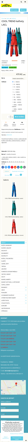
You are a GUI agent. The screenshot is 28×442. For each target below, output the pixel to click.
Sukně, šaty (5, 263)
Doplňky (4, 305)
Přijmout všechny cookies (16, 438)
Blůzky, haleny (6, 248)
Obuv (3, 290)
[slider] (14, 60)
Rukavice (4, 287)
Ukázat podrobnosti (6, 437)
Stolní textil (5, 303)
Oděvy (3, 242)
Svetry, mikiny (5, 274)
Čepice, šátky (5, 284)
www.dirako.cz (16, 367)
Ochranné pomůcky (7, 295)
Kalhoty (4, 250)
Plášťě (3, 261)
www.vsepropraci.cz (6, 367)
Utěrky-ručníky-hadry (8, 298)
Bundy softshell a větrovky (10, 282)
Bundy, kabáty (6, 279)
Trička (3, 266)
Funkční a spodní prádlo (9, 271)
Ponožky (4, 292)
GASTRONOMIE (5, 308)
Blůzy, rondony (6, 245)
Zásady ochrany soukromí (16, 433)
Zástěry (4, 269)
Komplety (4, 256)
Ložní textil (5, 300)
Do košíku (20, 117)
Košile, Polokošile (7, 258)
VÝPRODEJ (4, 311)
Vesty (3, 277)
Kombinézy (4, 253)
